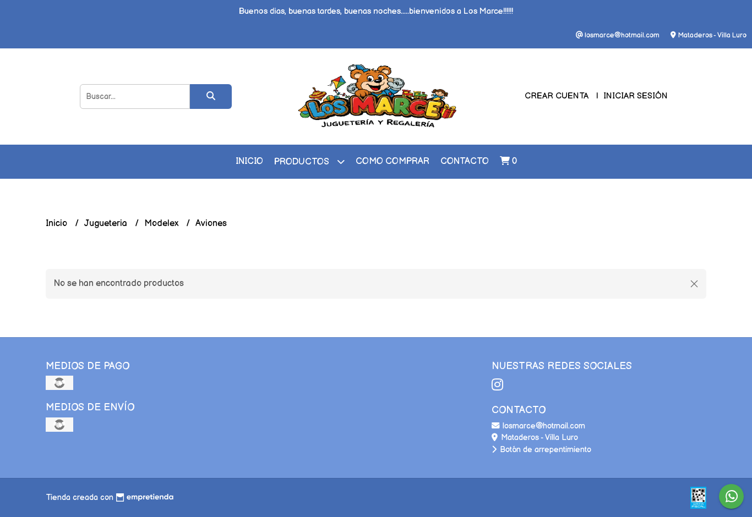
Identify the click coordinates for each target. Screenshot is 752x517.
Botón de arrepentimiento (544, 449)
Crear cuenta (556, 96)
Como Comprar (392, 161)
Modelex (162, 223)
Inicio (249, 161)
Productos (302, 162)
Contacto (464, 161)
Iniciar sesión (635, 96)
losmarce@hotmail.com (542, 426)
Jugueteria (106, 223)
